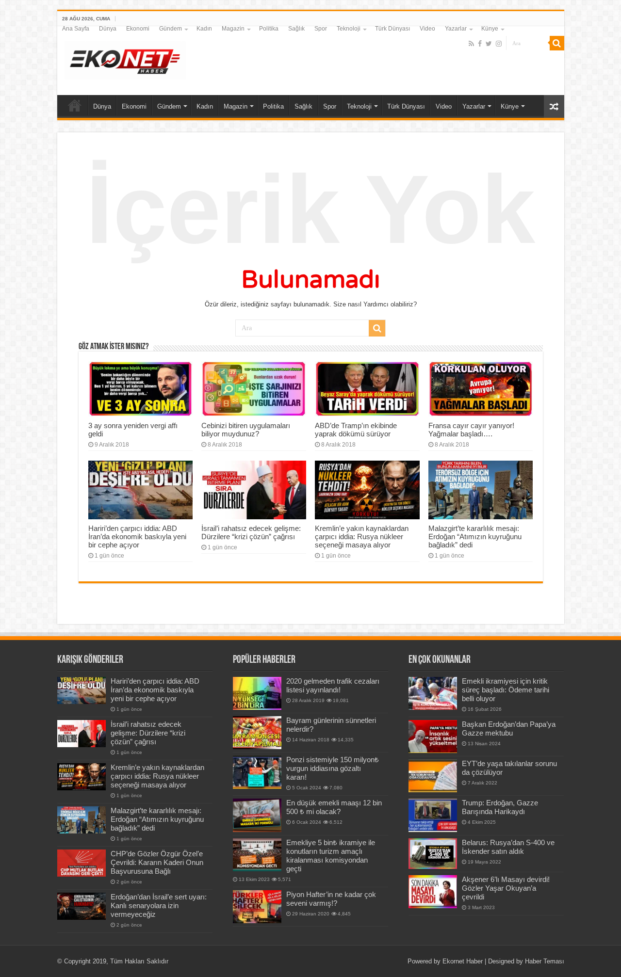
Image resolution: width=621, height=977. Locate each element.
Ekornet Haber (462, 961)
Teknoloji (348, 28)
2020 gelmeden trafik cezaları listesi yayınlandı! (332, 685)
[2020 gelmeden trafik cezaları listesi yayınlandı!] (257, 693)
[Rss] (471, 43)
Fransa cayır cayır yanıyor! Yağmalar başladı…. (471, 429)
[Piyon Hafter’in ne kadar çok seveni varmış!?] (257, 906)
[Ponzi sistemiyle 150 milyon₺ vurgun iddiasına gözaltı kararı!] (257, 771)
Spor (320, 28)
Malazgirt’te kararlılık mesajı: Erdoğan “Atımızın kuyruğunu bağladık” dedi (475, 536)
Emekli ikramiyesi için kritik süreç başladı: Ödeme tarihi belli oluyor (505, 690)
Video (427, 28)
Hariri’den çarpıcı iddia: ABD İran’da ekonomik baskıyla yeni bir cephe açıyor (137, 536)
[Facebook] (480, 43)
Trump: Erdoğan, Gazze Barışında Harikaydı (500, 807)
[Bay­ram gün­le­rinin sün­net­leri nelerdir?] (257, 732)
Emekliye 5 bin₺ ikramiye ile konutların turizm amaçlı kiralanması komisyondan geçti (330, 855)
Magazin (233, 28)
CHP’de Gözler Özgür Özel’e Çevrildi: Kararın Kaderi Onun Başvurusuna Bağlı (157, 862)
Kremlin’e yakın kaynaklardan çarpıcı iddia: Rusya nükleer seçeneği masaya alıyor (362, 536)
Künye (489, 28)
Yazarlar (456, 28)
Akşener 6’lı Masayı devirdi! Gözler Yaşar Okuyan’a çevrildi (506, 888)
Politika (268, 28)
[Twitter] (489, 43)
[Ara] (557, 43)
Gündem (170, 28)
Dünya (107, 28)
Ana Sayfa (75, 28)
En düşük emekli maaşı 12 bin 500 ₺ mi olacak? (334, 807)
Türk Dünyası (392, 28)
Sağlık (296, 28)
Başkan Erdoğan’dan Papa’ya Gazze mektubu (509, 728)
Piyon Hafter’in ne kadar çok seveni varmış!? (331, 898)
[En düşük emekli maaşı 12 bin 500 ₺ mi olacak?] (257, 815)
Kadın (204, 28)
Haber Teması (544, 961)
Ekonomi (137, 28)
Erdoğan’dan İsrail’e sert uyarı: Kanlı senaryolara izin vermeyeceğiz (159, 905)
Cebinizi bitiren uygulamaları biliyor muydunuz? (245, 429)
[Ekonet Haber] (125, 58)
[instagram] (499, 43)
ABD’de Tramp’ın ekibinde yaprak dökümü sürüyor (356, 429)
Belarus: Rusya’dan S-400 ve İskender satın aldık (508, 846)
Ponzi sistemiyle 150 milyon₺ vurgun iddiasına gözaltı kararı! (332, 768)
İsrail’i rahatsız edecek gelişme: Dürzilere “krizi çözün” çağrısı (251, 532)
